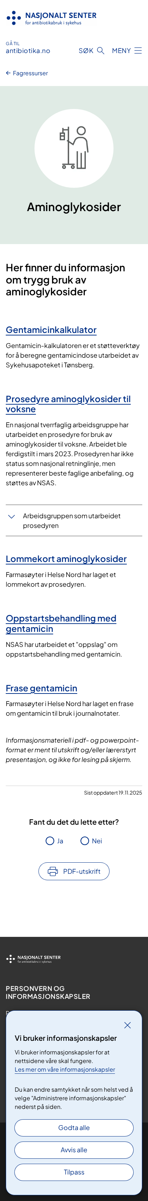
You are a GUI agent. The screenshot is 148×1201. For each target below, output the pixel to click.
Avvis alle (74, 1149)
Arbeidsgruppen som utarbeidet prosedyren (72, 520)
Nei (97, 841)
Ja (60, 841)
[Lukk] (127, 1025)
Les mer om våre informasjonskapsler (65, 1069)
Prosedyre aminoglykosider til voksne (68, 403)
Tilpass (74, 1172)
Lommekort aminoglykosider (66, 558)
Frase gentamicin (41, 687)
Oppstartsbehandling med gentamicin (61, 623)
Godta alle (74, 1127)
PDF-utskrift (82, 871)
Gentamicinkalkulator (51, 329)
